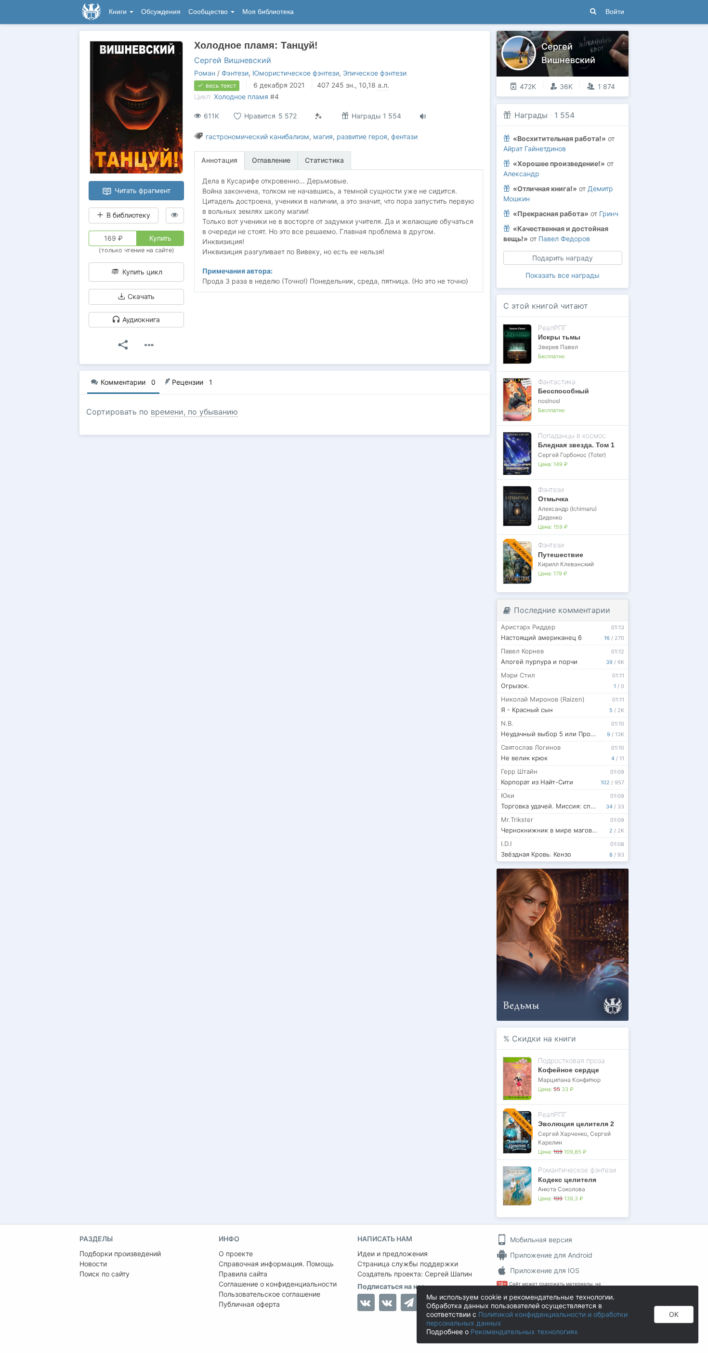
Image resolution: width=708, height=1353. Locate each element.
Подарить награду (562, 258)
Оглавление (271, 160)
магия (323, 136)
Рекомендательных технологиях (524, 1331)
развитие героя (362, 136)
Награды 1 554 (375, 116)
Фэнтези (235, 73)
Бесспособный (563, 391)
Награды (531, 115)
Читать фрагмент (141, 190)
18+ (502, 1284)
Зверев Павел (558, 347)
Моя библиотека (268, 11)
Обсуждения (161, 11)
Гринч (608, 213)
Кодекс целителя (567, 1180)
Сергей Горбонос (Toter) (572, 454)
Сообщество (209, 11)
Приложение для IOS (543, 1270)
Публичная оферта (249, 1304)
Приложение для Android (550, 1255)
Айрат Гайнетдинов (534, 148)
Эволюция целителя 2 (576, 1124)
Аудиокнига (140, 319)
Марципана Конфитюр (569, 1079)
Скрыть (607, 879)
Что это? (565, 879)
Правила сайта (243, 1274)
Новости (93, 1264)
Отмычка (553, 499)
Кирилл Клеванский (566, 564)
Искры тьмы (559, 337)
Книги (119, 11)
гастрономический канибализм (257, 136)
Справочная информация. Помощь (276, 1264)
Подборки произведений (120, 1253)
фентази (404, 136)
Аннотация (219, 160)
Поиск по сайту (104, 1274)
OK (674, 1314)
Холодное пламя (241, 96)
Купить (160, 238)
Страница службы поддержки (407, 1264)
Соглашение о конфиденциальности (278, 1284)
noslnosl (549, 400)
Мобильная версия (540, 1240)
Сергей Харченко (562, 1133)
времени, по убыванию (194, 411)
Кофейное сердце (568, 1070)
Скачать (140, 296)
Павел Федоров (564, 238)
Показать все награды (562, 275)
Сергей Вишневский (232, 60)
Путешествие (560, 555)
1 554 (564, 115)
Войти (614, 11)
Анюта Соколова (561, 1189)
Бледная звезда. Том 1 (576, 445)
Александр (521, 173)
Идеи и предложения (392, 1253)
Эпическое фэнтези (374, 73)
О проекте (236, 1253)
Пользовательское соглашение (269, 1294)
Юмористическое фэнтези (295, 73)
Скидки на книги (544, 1038)
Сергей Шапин (448, 1274)
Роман (204, 73)
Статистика (324, 160)
